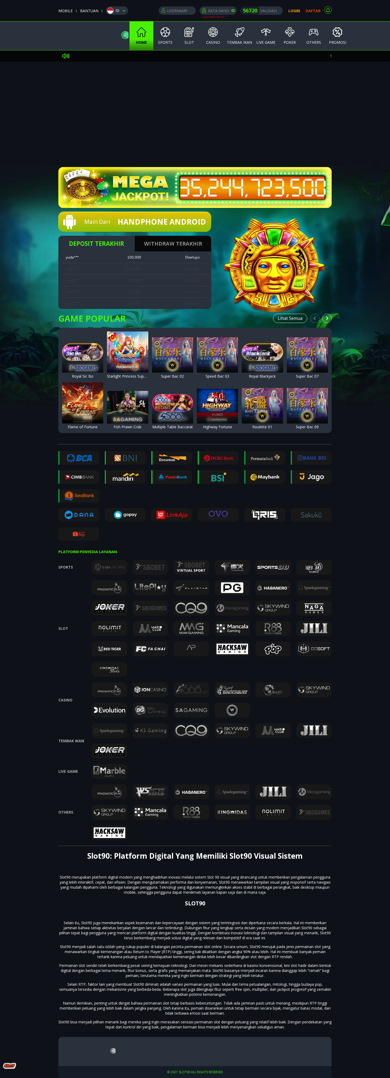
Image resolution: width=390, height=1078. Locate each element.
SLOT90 (195, 903)
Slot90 (65, 877)
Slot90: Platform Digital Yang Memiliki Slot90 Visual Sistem (195, 856)
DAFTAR (313, 10)
